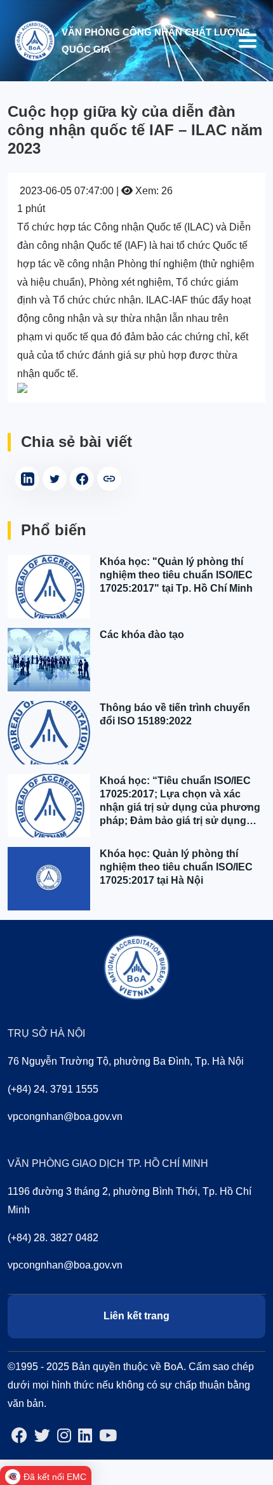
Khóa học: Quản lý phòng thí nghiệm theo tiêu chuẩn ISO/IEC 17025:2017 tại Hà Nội (176, 867)
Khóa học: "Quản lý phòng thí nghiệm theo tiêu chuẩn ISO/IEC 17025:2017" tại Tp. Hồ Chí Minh (176, 575)
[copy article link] (109, 479)
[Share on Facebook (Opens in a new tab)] (82, 479)
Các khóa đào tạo (142, 634)
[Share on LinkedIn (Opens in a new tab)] (27, 479)
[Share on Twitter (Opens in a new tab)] (55, 479)
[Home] (34, 39)
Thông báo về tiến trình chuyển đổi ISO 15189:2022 (175, 714)
